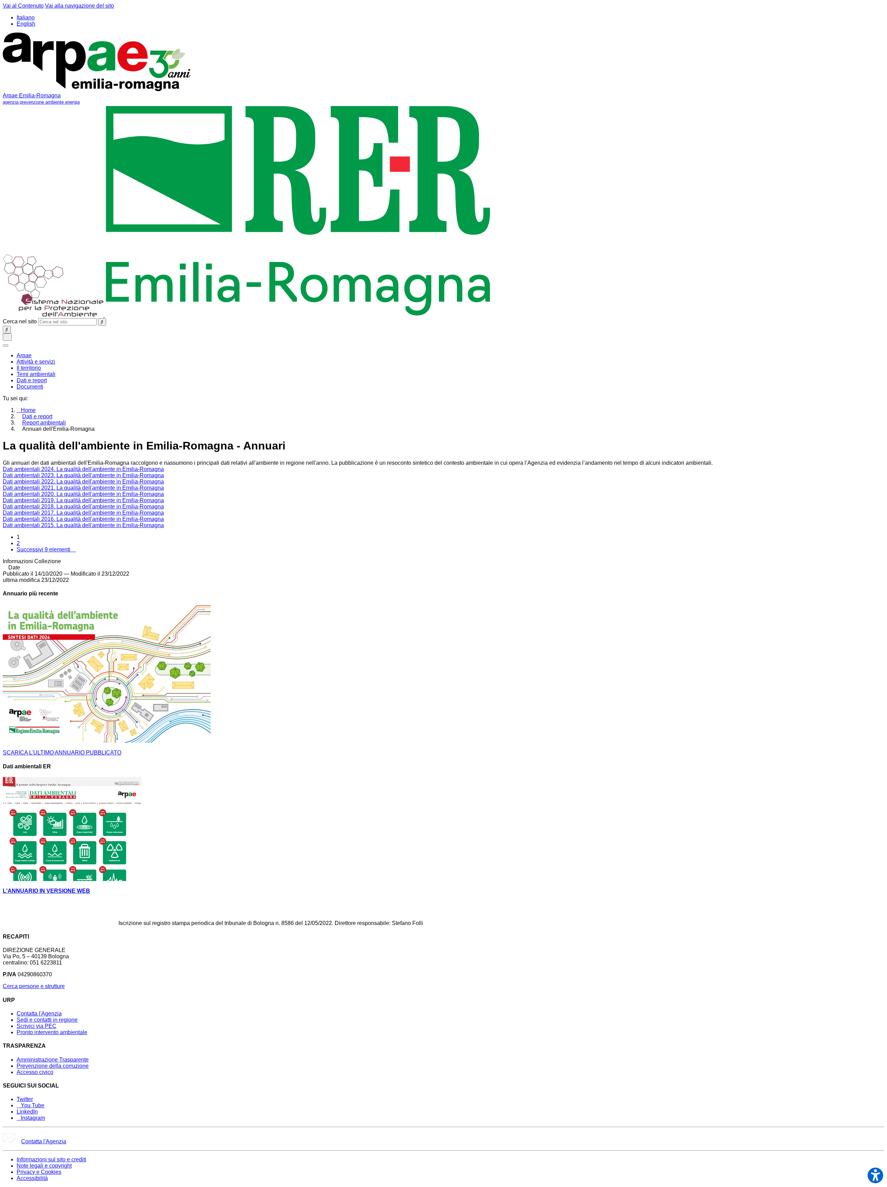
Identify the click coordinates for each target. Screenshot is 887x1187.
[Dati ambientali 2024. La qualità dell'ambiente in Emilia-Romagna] (107, 741)
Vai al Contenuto (23, 6)
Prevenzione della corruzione (53, 1066)
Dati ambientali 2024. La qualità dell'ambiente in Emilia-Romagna (83, 469)
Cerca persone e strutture (34, 986)
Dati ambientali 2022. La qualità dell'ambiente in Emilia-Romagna (83, 482)
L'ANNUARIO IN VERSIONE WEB (46, 891)
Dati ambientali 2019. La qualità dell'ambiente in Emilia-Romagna (83, 500)
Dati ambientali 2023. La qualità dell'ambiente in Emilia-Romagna (83, 475)
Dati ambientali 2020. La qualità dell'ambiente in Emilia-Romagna (83, 494)
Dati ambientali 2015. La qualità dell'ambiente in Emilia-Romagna (83, 525)
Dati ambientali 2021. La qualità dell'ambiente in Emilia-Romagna (83, 488)
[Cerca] (102, 322)
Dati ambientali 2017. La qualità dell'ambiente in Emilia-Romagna (83, 513)
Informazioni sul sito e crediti (51, 1159)
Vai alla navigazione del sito (79, 6)
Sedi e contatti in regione (47, 1020)
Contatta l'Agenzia (39, 1013)
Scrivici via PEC (36, 1026)
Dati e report (37, 416)
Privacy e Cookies (39, 1172)
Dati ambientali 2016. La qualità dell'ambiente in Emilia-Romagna (83, 519)
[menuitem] (24, 355)
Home (28, 410)
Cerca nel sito (20, 321)
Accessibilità (32, 1178)
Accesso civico (35, 1072)
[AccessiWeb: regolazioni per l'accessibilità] (875, 1175)
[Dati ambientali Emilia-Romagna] (72, 879)
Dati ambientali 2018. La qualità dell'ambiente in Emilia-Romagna (83, 506)
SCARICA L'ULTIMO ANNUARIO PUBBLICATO (62, 753)
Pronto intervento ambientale (52, 1032)
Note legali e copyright (44, 1166)
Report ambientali (44, 423)
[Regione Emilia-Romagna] (298, 315)
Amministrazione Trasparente (53, 1060)
